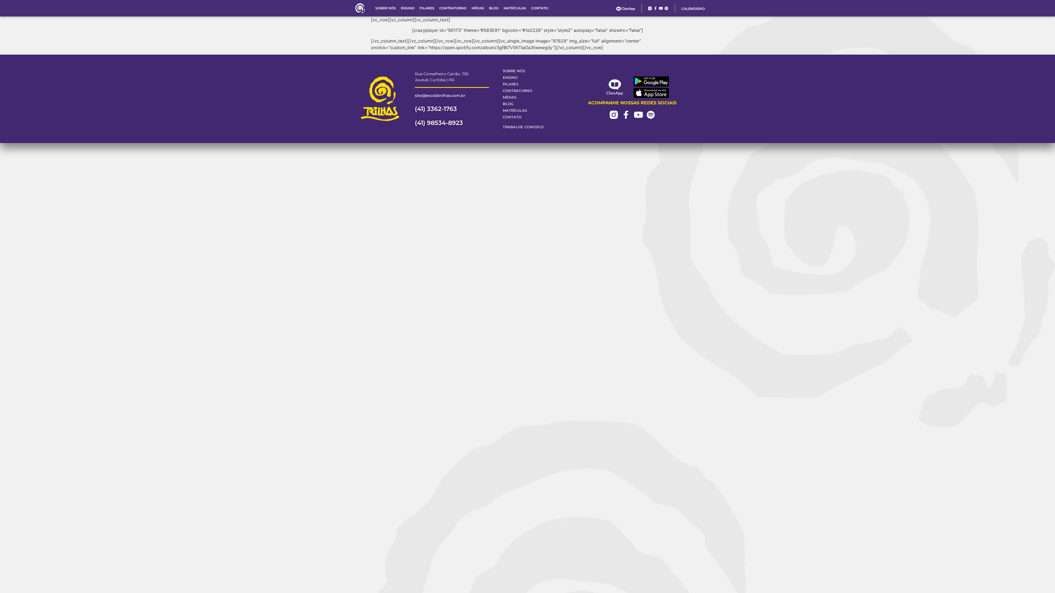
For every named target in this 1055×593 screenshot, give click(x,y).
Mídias (477, 8)
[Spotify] (666, 8)
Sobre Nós (385, 8)
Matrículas (515, 8)
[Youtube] (661, 8)
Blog (494, 8)
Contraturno (453, 8)
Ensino (408, 8)
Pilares (427, 8)
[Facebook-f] (655, 8)
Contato (539, 8)
